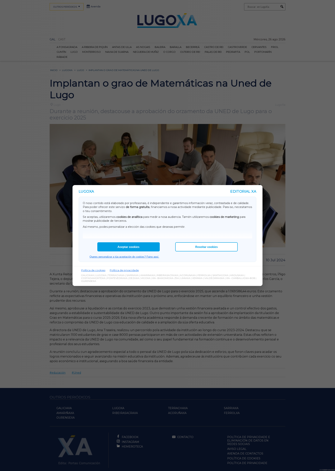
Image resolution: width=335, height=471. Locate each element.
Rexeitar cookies (206, 246)
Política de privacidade (124, 270)
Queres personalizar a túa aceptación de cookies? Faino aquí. (124, 256)
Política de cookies (93, 270)
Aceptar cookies (128, 246)
